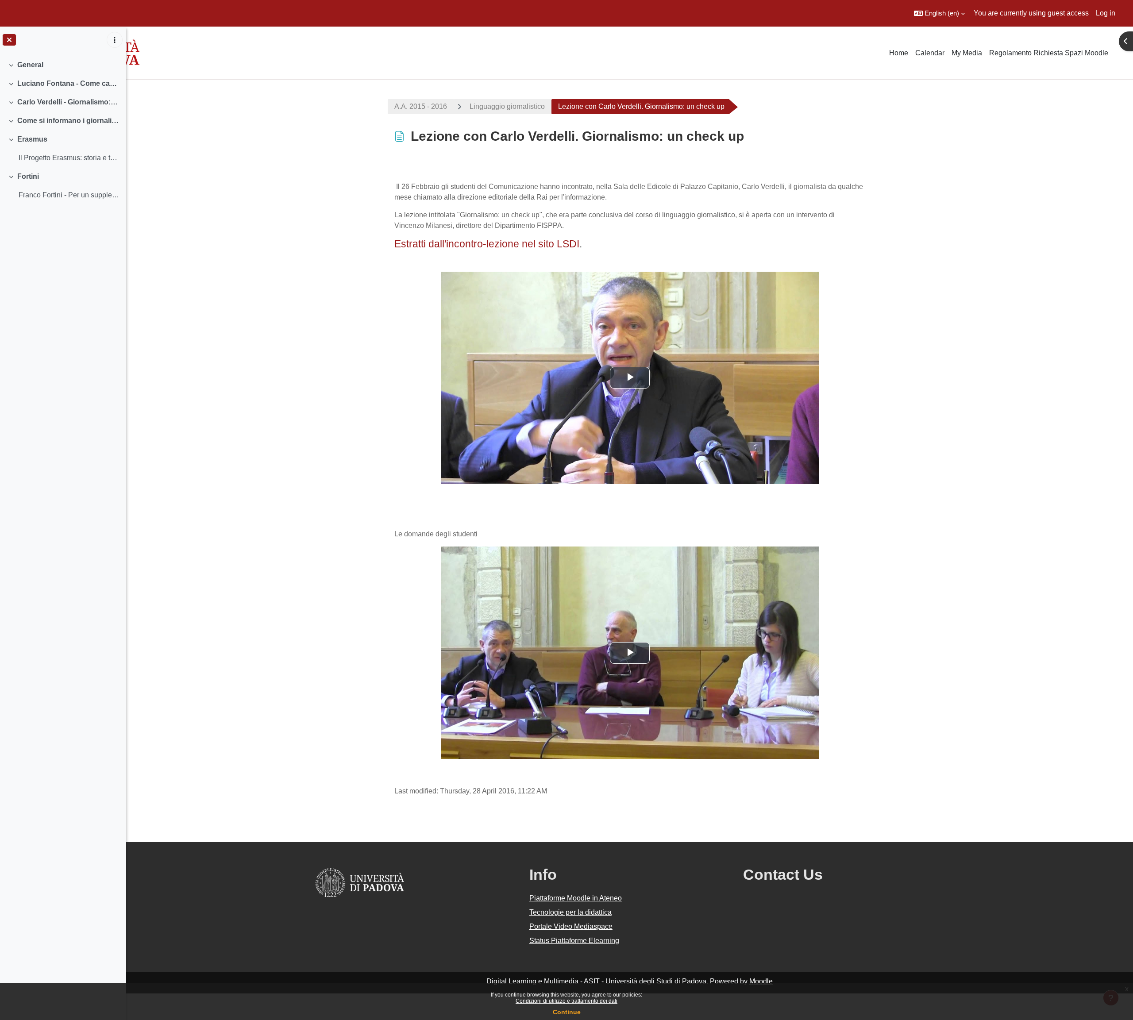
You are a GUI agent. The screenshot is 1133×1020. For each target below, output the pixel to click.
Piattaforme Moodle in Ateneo (575, 898)
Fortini (28, 176)
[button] (939, 13)
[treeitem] (63, 65)
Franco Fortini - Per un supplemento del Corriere (69, 195)
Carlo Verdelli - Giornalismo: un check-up (68, 102)
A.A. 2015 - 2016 (420, 106)
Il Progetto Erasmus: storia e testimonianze (69, 158)
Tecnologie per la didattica (570, 912)
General (30, 65)
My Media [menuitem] (967, 53)
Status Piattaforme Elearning (574, 940)
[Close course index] (9, 40)
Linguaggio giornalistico (507, 106)
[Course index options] (115, 40)
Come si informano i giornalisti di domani (68, 120)
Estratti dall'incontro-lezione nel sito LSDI (486, 244)
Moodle (761, 981)
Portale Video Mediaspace (571, 926)
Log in (1105, 13)
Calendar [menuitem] (929, 53)
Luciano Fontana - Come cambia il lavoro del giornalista (68, 83)
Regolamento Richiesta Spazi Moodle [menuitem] (1048, 53)
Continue (567, 1012)
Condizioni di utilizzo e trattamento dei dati (566, 1001)
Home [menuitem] (898, 53)
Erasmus (32, 139)
